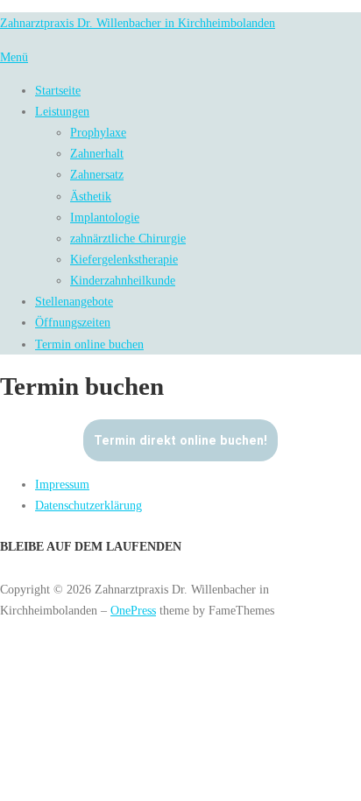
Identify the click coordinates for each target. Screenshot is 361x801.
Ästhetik (90, 196)
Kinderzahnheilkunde (122, 280)
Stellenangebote (74, 301)
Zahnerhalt (97, 153)
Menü (14, 57)
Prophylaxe (98, 132)
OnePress (133, 610)
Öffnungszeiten (72, 322)
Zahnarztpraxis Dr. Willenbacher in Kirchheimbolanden (137, 23)
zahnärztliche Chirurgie (128, 238)
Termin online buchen (89, 344)
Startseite (58, 90)
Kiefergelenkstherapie (124, 259)
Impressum (62, 484)
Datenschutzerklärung (88, 505)
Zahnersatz (97, 174)
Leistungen (62, 111)
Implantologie (104, 217)
